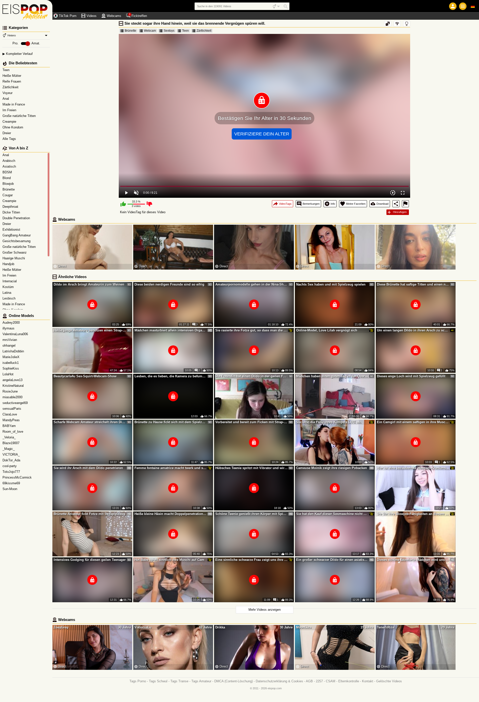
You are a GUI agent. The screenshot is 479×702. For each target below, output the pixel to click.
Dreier (7, 133)
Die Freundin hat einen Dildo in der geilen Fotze (251, 376)
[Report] (405, 203)
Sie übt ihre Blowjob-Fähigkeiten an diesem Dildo (413, 514)
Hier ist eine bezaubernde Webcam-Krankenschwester (413, 468)
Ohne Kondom (13, 127)
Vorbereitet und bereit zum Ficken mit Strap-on (251, 422)
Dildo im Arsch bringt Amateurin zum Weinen (89, 284)
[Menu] (463, 6)
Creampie (9, 121)
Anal (6, 98)
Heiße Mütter (12, 76)
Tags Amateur (201, 681)
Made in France (14, 104)
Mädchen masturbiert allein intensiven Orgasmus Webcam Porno (170, 330)
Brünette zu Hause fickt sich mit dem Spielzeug (170, 422)
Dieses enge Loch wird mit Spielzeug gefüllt (411, 376)
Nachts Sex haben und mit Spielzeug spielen (330, 284)
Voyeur (7, 93)
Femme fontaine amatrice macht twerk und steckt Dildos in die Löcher (170, 468)
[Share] (395, 203)
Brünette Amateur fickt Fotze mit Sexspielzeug (89, 514)
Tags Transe (179, 681)
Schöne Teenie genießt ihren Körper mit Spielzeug (251, 514)
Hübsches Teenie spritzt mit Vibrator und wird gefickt (251, 468)
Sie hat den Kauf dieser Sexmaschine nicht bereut (332, 514)
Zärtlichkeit (10, 87)
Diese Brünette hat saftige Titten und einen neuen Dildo (413, 284)
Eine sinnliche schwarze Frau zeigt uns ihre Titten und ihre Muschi (251, 560)
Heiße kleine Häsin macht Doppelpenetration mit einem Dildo (170, 514)
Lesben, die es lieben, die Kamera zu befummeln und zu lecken (170, 376)
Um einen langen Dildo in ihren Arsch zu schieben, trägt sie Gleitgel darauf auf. (413, 330)
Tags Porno (137, 681)
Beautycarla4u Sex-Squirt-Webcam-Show (85, 376)
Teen (6, 70)
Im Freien (9, 110)
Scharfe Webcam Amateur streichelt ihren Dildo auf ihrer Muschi (90, 422)
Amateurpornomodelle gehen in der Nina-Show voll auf (251, 284)
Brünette (130, 30)
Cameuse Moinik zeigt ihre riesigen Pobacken (331, 468)
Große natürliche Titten (19, 116)
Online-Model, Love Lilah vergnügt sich (326, 330)
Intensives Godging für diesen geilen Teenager (90, 560)
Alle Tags (9, 139)
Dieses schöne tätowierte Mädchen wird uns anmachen (413, 560)
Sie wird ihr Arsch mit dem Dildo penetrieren (88, 468)
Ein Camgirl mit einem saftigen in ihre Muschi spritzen (413, 422)
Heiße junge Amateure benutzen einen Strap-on (90, 330)
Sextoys (169, 30)
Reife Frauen (12, 81)
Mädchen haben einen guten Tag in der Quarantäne (332, 376)
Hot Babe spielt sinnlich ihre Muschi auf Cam (169, 560)
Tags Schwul (158, 681)
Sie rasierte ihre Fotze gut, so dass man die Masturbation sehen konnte (251, 330)
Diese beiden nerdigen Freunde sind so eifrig (169, 284)
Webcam (150, 30)
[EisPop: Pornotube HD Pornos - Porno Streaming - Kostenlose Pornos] (26, 10)
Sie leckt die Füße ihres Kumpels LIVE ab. (328, 422)
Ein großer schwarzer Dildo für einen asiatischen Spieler (332, 560)
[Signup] (453, 6)
